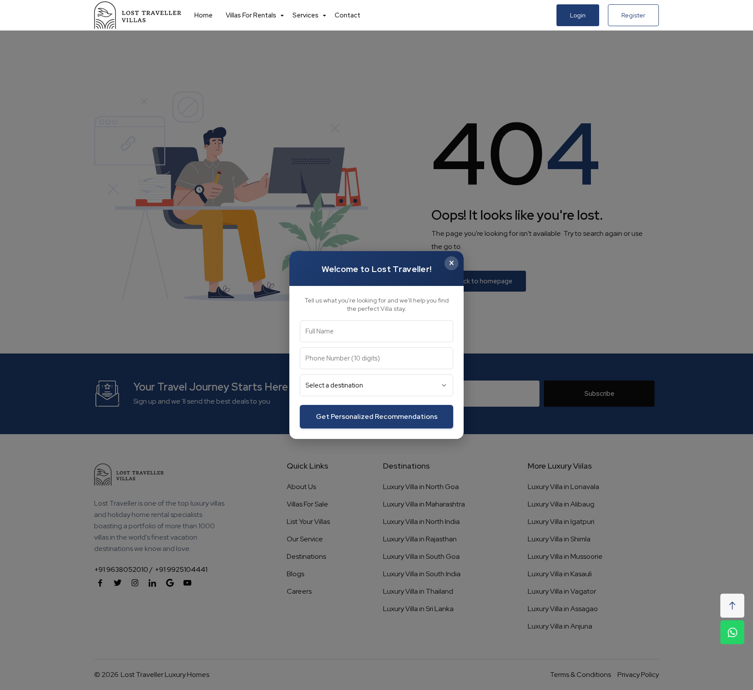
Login (578, 15)
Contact (347, 15)
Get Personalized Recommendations (377, 416)
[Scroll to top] (732, 606)
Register (633, 15)
